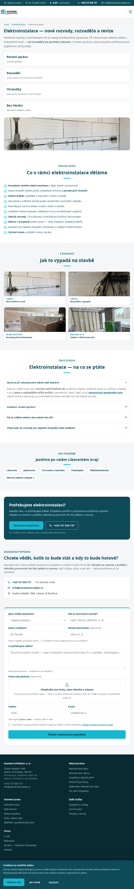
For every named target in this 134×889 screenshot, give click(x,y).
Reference (9, 840)
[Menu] (130, 11)
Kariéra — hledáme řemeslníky (20, 845)
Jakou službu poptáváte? (21, 613)
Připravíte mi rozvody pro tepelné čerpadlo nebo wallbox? (41, 427)
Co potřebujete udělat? (20, 646)
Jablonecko (29, 470)
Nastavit (53, 882)
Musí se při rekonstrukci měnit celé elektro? (33, 382)
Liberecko (12, 470)
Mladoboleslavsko (99, 470)
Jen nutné (34, 882)
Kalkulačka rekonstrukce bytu (84, 786)
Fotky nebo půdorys (24, 676)
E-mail (71, 706)
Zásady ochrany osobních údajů (97, 724)
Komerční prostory (78, 781)
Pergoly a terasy (77, 813)
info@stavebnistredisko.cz (117, 2)
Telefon (12, 706)
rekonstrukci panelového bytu (105, 392)
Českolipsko (77, 470)
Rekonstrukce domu (79, 773)
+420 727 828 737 (64, 525)
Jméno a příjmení (17, 627)
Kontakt (8, 849)
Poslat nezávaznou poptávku (67, 734)
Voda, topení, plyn (13, 818)
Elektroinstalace (12, 813)
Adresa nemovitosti (84, 627)
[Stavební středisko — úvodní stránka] (9, 11)
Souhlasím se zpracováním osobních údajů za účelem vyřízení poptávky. (62, 724)
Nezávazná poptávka (26, 525)
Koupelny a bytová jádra (81, 777)
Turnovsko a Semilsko (53, 470)
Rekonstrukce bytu (78, 768)
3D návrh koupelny (79, 790)
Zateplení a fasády (78, 804)
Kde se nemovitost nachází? (83, 613)
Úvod (6, 24)
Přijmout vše (14, 882)
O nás (7, 836)
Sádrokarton (10, 809)
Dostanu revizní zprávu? (21, 406)
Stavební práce (19, 24)
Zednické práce (12, 804)
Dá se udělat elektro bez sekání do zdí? (30, 417)
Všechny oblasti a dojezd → (21, 477)
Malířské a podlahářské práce (19, 822)
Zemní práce (75, 809)
